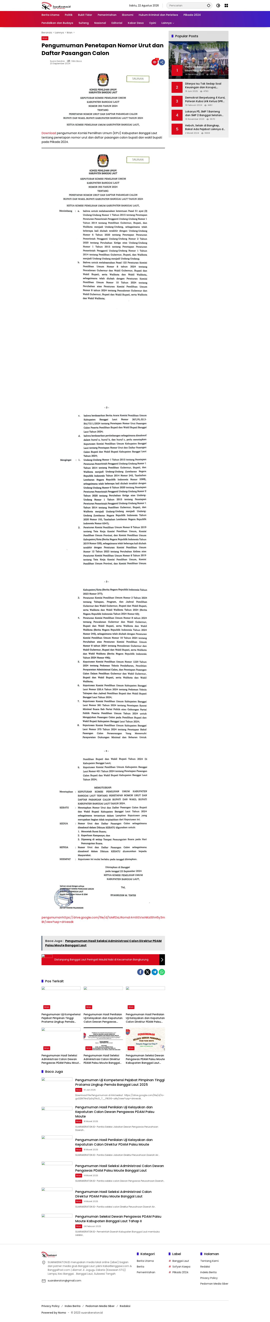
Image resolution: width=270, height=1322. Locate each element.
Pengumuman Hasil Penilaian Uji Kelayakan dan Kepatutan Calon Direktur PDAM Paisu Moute (145, 1018)
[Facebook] (140, 972)
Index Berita (72, 1306)
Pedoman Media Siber (214, 1283)
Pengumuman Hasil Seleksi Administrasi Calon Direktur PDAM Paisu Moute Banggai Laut (102, 1059)
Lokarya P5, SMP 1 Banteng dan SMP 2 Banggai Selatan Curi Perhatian (203, 113)
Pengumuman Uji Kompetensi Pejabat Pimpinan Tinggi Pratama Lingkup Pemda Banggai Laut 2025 (61, 1018)
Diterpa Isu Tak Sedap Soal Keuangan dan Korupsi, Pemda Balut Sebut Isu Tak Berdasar (203, 85)
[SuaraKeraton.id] (56, 5)
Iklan (44, 38)
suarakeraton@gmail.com (64, 1280)
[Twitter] (147, 972)
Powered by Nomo (54, 1312)
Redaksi (205, 1266)
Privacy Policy (209, 1278)
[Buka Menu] (226, 5)
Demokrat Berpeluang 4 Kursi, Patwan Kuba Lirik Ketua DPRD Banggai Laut (205, 99)
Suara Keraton (57, 61)
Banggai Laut (180, 1261)
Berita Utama (145, 1261)
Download (49, 133)
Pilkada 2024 (180, 1272)
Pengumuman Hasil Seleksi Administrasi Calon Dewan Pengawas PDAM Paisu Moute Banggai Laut (61, 1059)
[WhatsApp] (162, 972)
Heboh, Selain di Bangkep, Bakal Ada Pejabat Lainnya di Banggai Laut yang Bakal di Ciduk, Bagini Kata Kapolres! (204, 127)
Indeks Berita (208, 1272)
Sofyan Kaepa (181, 1266)
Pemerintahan (146, 1272)
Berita (140, 1266)
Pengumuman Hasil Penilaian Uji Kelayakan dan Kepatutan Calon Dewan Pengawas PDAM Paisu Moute (103, 1018)
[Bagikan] (162, 62)
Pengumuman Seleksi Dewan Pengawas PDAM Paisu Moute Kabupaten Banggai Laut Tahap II (145, 1059)
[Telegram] (155, 972)
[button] (208, 5)
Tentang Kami (209, 1261)
